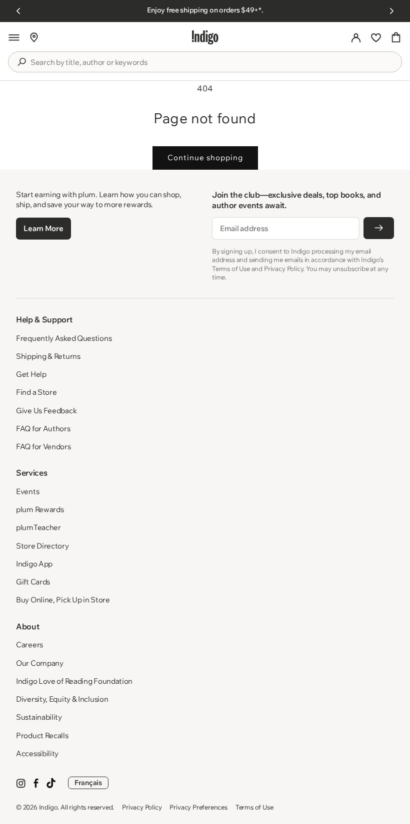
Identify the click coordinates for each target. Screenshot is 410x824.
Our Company (40, 663)
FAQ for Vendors (43, 446)
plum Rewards (40, 509)
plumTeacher (38, 527)
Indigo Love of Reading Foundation (74, 681)
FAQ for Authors (43, 428)
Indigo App (34, 563)
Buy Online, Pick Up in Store (63, 599)
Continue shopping (205, 157)
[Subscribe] (379, 228)
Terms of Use (255, 807)
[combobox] (212, 62)
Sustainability (39, 717)
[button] (14, 37)
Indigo (48, 807)
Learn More (43, 228)
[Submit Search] (21, 62)
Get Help (31, 374)
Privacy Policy (142, 807)
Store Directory (42, 545)
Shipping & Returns (48, 356)
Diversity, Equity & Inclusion (62, 699)
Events (27, 491)
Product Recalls (42, 735)
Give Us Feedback (46, 410)
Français (88, 782)
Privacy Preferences (198, 807)
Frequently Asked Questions (64, 338)
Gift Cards (33, 581)
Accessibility (37, 753)
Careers (29, 644)
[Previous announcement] (19, 11)
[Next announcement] (391, 11)
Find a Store (36, 392)
